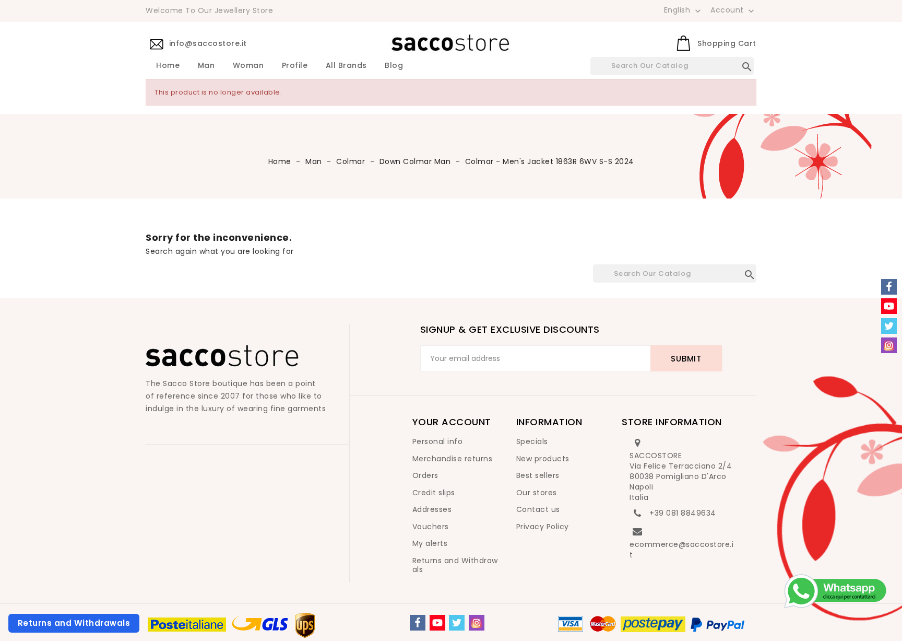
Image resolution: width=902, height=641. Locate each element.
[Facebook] (417, 623)
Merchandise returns (452, 458)
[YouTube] (437, 623)
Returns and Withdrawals (455, 565)
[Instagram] (476, 623)
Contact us (538, 509)
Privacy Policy (542, 526)
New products (542, 458)
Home (168, 66)
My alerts (430, 543)
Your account (451, 421)
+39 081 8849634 (682, 513)
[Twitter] (457, 623)
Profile (295, 66)
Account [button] (733, 10)
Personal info (437, 441)
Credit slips (433, 492)
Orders (425, 475)
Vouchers (430, 526)
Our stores (536, 492)
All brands (346, 66)
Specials (532, 441)
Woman (248, 66)
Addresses (432, 509)
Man (206, 66)
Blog (394, 66)
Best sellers (538, 475)
